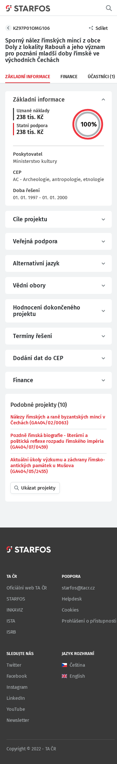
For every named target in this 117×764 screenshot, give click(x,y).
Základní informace (27, 76)
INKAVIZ (14, 610)
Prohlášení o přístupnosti (89, 621)
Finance (68, 76)
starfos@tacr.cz (78, 588)
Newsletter (17, 720)
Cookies (70, 610)
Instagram (17, 687)
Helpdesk (72, 599)
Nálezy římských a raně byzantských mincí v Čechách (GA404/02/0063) (57, 420)
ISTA (10, 621)
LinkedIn (15, 698)
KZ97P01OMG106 (31, 28)
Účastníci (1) (101, 76)
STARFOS (15, 599)
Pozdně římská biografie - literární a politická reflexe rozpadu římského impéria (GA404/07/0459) (57, 441)
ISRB (11, 632)
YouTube (15, 709)
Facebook (16, 676)
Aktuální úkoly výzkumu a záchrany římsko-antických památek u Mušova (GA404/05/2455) (57, 465)
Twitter (13, 665)
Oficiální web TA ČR (26, 588)
